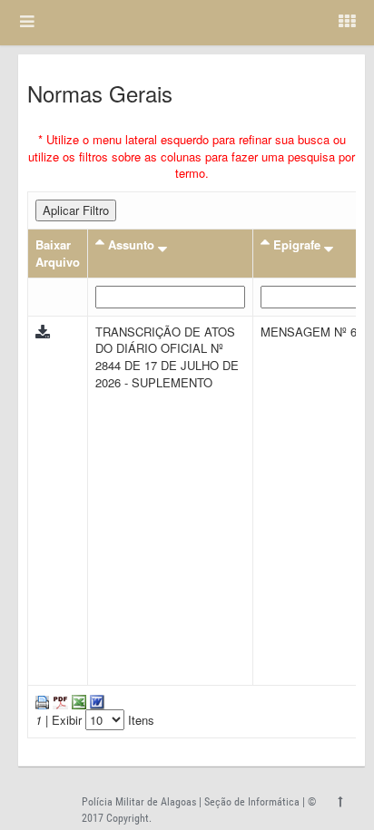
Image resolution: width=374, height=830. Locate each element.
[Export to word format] (95, 700)
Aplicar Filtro (76, 210)
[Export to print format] (42, 700)
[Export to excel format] (77, 700)
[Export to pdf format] (58, 700)
